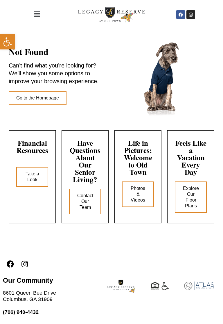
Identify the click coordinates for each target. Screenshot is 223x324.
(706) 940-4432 (21, 312)
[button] (7, 41)
